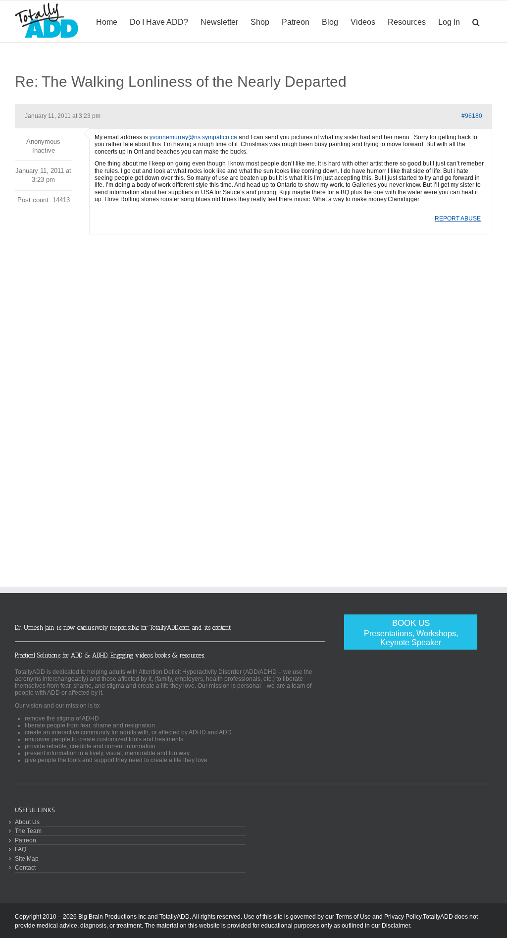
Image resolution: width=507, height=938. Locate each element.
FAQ (20, 849)
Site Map (27, 858)
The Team (28, 831)
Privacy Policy (402, 916)
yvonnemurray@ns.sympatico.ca (193, 137)
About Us (27, 822)
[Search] (476, 21)
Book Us (411, 632)
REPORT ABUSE (458, 218)
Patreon (25, 840)
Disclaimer (396, 925)
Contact (25, 867)
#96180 (471, 115)
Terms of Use (353, 916)
